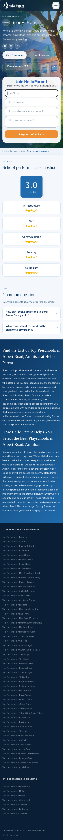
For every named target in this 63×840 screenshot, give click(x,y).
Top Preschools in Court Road (16, 550)
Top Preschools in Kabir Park (15, 614)
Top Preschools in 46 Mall (14, 740)
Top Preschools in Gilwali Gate (16, 704)
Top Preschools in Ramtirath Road (18, 546)
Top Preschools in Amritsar (14, 804)
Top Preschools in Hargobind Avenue (19, 632)
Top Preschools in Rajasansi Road (18, 735)
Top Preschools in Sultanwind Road (18, 686)
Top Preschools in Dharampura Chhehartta (22, 623)
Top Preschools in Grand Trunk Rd (17, 699)
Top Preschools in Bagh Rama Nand (18, 681)
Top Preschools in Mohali (13, 791)
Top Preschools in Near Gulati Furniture (20, 618)
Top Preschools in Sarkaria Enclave (18, 591)
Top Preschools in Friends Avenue (17, 559)
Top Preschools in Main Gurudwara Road (21, 573)
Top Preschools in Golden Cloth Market (20, 753)
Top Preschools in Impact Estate (17, 605)
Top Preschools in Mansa (13, 795)
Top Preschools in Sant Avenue (16, 595)
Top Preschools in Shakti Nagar (16, 564)
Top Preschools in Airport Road (16, 749)
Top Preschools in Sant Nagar (16, 654)
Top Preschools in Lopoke (14, 537)
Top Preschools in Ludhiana (15, 809)
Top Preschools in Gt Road (14, 641)
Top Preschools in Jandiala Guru (17, 708)
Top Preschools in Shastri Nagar (17, 672)
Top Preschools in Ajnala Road (16, 767)
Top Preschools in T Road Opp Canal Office (22, 713)
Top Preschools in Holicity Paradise (18, 586)
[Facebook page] (17, 46)
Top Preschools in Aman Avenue (16, 744)
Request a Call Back (31, 134)
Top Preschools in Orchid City (16, 717)
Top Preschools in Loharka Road (17, 668)
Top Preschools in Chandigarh (16, 800)
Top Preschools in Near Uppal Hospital (20, 609)
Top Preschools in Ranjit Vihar (15, 722)
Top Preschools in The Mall (14, 731)
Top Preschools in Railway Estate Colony (21, 577)
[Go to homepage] (14, 5)
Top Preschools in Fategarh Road (17, 758)
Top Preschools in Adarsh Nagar (17, 645)
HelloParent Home (36, 830)
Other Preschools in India (14, 830)
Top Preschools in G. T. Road (15, 659)
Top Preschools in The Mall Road (17, 726)
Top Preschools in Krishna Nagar (17, 568)
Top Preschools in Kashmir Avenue (18, 582)
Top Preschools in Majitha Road (16, 690)
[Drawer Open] (55, 5)
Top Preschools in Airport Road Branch (20, 762)
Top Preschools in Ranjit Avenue (16, 695)
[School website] (11, 46)
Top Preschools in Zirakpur (14, 813)
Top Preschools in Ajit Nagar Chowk (18, 600)
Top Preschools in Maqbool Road (17, 627)
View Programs (14, 55)
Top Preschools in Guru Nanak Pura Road (21, 650)
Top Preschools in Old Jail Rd (15, 677)
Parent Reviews (41, 55)
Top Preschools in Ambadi (14, 541)
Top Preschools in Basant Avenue (17, 663)
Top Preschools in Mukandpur (16, 786)
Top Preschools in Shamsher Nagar (18, 636)
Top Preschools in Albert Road (16, 555)
